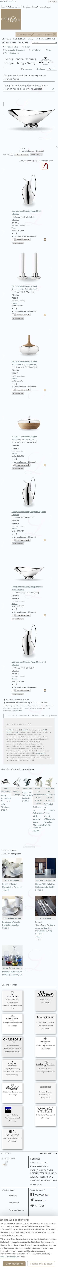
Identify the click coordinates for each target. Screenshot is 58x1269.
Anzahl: (6, 154)
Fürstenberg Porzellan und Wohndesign (45, 1047)
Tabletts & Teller (11, 47)
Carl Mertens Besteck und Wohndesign (12, 1139)
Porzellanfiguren (12, 53)
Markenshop (26, 69)
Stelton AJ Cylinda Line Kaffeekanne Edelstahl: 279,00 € (45, 887)
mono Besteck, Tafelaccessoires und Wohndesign (12, 1118)
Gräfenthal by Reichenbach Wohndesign (45, 1116)
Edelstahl (9, 730)
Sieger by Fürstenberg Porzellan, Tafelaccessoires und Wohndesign (12, 1072)
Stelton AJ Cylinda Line (45, 880)
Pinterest (40, 1206)
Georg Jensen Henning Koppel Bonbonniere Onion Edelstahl (24, 362)
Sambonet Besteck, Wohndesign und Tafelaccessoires (45, 1095)
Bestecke (41, 69)
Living (52, 69)
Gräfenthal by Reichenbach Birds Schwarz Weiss (38, 795)
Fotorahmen (36, 50)
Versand (14, 228)
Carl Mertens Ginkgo (16, 791)
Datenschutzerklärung (42, 1181)
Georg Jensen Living (30, 7)
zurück (6, 1153)
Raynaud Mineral (12, 880)
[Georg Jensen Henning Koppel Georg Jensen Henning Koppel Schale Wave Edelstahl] (30, 120)
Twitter (39, 1200)
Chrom (8, 732)
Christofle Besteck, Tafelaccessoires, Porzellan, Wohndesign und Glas (12, 1049)
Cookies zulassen (14, 1264)
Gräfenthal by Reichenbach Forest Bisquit (49, 794)
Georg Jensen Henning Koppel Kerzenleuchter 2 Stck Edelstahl (25, 287)
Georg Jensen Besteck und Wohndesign (12, 1024)
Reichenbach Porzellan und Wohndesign (12, 1093)
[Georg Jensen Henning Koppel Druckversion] (44, 168)
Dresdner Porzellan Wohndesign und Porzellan (45, 1070)
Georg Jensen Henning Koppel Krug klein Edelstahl (29, 513)
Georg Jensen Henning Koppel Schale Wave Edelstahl (27, 588)
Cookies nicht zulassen (41, 1264)
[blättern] (1, 783)
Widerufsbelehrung (41, 1177)
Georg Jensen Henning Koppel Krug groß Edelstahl (29, 663)
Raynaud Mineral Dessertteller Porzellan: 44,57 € (12, 887)
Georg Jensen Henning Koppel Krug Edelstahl (26, 212)
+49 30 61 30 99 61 (8, 1)
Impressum (36, 1184)
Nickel (17, 732)
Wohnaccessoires (14, 7)
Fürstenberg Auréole (12, 918)
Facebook (40, 1195)
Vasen (48, 50)
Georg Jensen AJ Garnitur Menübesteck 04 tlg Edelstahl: (45, 931)
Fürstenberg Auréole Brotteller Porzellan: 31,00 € (11, 925)
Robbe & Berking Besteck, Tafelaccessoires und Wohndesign (45, 1026)
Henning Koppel (44, 7)
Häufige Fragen (39, 1162)
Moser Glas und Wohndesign (45, 1000)
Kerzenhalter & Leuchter (15, 50)
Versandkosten (39, 1166)
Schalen (26, 47)
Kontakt (35, 1159)
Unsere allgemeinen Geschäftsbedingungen (42, 1171)
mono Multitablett (6, 790)
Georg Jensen (41, 753)
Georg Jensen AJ (45, 918)
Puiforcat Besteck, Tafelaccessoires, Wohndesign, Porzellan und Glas (12, 1003)
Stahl (45, 730)
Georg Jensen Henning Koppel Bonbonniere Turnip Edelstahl (24, 438)
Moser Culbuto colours (12, 968)
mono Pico (27, 788)
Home (3, 7)
